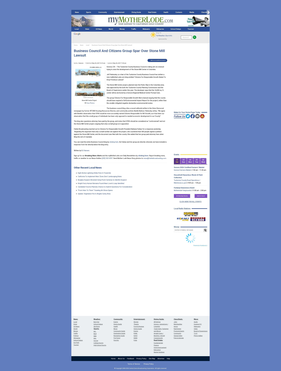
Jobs (175, 322)
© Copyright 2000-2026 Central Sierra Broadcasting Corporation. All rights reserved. (140, 368)
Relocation (157, 350)
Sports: (96, 329)
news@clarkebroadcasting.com (154, 158)
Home (113, 359)
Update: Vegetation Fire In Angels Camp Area (94, 194)
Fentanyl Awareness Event (184, 188)
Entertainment (119, 12)
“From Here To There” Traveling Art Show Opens (95, 190)
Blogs (115, 329)
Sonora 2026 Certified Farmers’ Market (189, 167)
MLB (95, 334)
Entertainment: (139, 319)
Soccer (96, 340)
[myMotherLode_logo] (140, 20)
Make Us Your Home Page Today (187, 112)
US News (99, 29)
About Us (121, 359)
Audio (196, 322)
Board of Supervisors (200, 331)
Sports (88, 12)
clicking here (114, 142)
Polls (135, 340)
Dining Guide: (159, 319)
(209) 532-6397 (107, 158)
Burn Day (96, 322)
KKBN (135, 338)
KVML (135, 333)
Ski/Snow (97, 326)
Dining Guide (136, 12)
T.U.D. (195, 333)
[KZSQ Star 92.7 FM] (182, 218)
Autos (176, 326)
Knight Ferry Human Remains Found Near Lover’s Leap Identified (101, 183)
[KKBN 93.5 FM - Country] (198, 218)
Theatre (136, 324)
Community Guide (119, 331)
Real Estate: (158, 340)
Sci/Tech (76, 342)
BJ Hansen (85, 150)
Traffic (133, 29)
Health (166, 12)
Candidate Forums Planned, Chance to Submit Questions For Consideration (105, 187)
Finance (156, 345)
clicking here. (143, 156)
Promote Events (179, 331)
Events (116, 322)
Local (77, 29)
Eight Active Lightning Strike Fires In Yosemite (94, 173)
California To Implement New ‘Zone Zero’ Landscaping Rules (100, 176)
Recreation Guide (119, 336)
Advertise (161, 359)
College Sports (98, 343)
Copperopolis (158, 338)
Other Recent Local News (88, 167)
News (77, 12)
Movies (136, 322)
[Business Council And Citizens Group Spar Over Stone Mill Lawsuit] (89, 98)
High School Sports (100, 345)
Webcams (146, 29)
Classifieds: (178, 319)
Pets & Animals (179, 338)
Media (191, 12)
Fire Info (116, 340)
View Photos (90, 103)
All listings (157, 322)
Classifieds (205, 12)
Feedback (130, 359)
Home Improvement (160, 347)
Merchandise (178, 324)
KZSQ (135, 336)
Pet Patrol (117, 338)
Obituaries (160, 29)
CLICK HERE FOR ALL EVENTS (190, 202)
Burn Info (169, 36)
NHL (95, 338)
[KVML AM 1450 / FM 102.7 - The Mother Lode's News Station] (191, 213)
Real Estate (152, 12)
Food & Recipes (139, 326)
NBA (95, 336)
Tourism (191, 29)
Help (168, 359)
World (111, 29)
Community (102, 12)
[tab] (177, 161)
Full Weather (160, 36)
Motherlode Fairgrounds (182, 190)
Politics (76, 336)
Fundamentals (158, 343)
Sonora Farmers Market (182, 170)
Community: (118, 319)
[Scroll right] (208, 12)
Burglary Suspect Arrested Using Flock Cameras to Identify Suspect (102, 180)
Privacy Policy (141, 359)
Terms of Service (134, 364)
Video (196, 329)
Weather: (97, 319)
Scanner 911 (198, 324)
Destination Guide (119, 333)
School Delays (176, 29)
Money (122, 29)
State (87, 29)
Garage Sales (178, 336)
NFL (95, 331)
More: (196, 319)
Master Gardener (159, 352)
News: (76, 319)
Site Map (152, 359)
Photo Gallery (198, 336)
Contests (179, 12)
